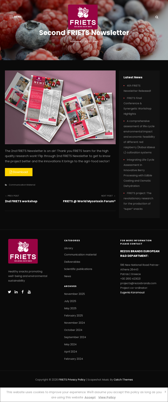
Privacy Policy (76, 380)
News (67, 276)
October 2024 (73, 330)
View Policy (107, 397)
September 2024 (75, 337)
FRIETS (63, 380)
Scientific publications (78, 269)
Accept (90, 397)
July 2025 (70, 301)
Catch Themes (123, 380)
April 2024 (70, 351)
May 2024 (70, 344)
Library (68, 248)
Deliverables (72, 262)
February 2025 (73, 315)
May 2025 (70, 308)
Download (20, 172)
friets (95, 41)
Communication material (22, 184)
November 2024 (74, 323)
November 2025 (74, 294)
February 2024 (73, 359)
